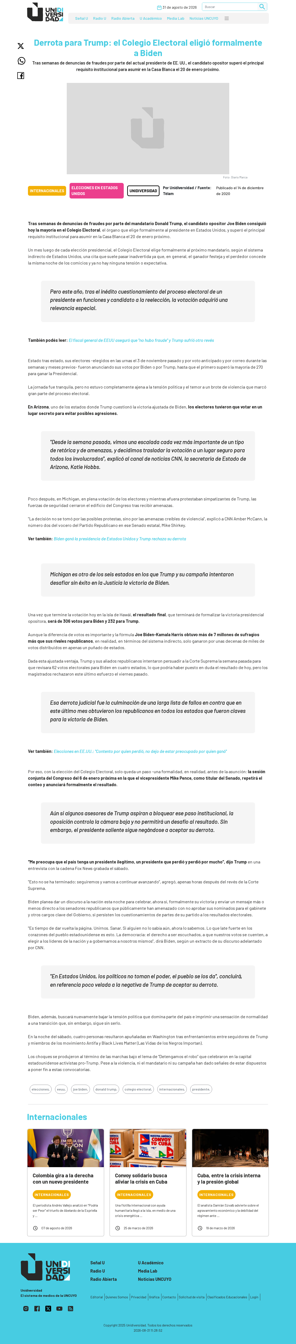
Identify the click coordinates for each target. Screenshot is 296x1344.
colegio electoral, (138, 1089)
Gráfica (154, 1297)
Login (254, 1297)
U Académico (151, 18)
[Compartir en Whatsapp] (21, 61)
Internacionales (47, 190)
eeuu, (61, 1089)
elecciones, (41, 1089)
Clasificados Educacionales (227, 1297)
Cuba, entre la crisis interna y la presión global (228, 1178)
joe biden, (80, 1089)
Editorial (96, 1297)
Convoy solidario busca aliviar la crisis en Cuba (141, 1178)
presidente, (201, 1089)
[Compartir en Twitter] (21, 46)
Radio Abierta (123, 18)
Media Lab (175, 18)
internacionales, (172, 1089)
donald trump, (106, 1089)
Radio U (99, 18)
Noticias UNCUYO (204, 18)
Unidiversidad (143, 190)
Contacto (169, 1297)
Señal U (81, 18)
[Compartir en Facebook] (21, 75)
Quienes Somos (117, 1297)
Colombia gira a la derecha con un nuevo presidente (63, 1178)
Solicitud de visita (192, 1297)
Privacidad (138, 1297)
